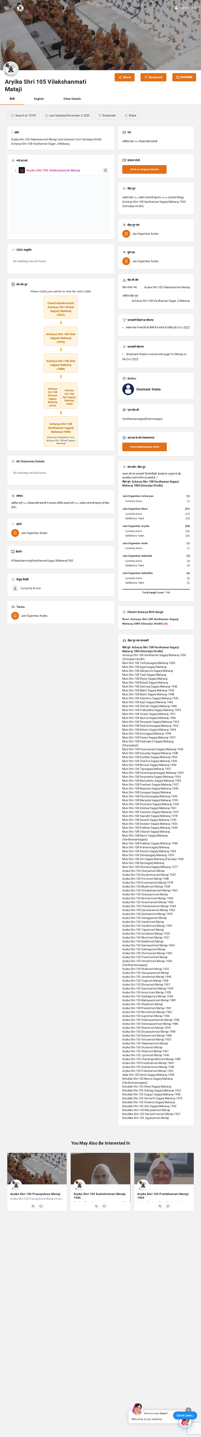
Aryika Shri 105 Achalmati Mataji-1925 (146, 933)
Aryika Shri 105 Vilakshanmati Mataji (145, 1043)
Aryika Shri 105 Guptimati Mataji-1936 (146, 1016)
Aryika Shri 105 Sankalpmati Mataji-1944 (147, 996)
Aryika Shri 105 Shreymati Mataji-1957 (146, 984)
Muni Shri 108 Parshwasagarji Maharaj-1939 (149, 796)
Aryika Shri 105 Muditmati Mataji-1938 (146, 886)
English (39, 98)
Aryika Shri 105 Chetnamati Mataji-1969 (147, 953)
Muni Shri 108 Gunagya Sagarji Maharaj (146, 792)
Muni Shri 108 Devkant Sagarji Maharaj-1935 (149, 823)
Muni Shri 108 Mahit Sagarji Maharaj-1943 (148, 690)
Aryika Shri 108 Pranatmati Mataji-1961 (147, 1008)
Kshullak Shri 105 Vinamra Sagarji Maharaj (148, 1102)
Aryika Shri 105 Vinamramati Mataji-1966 (148, 902)
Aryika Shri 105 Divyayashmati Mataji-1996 (149, 1031)
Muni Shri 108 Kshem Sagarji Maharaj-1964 (149, 729)
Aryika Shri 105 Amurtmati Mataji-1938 (146, 992)
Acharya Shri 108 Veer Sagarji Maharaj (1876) (61, 338)
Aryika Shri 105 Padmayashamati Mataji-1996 (151, 1019)
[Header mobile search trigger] (194, 7)
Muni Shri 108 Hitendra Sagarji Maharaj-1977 (150, 867)
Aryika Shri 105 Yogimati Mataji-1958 (145, 980)
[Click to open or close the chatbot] (185, 1421)
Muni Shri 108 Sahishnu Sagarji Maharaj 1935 (150, 698)
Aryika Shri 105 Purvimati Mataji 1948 (145, 878)
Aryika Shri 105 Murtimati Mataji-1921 (146, 937)
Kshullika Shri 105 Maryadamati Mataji (146, 1110)
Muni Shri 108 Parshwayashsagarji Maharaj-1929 (153, 772)
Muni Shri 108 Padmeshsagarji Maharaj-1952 (150, 725)
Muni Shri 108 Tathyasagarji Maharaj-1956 (148, 663)
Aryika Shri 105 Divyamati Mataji (142, 1047)
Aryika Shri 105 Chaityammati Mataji (145, 894)
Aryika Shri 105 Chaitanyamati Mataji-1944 (149, 906)
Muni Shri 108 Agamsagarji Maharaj (144, 666)
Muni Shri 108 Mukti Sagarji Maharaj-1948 (148, 694)
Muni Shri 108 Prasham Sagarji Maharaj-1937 (150, 784)
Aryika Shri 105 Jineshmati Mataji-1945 (146, 976)
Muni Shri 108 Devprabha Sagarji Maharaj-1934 (151, 776)
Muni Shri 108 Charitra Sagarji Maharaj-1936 (149, 761)
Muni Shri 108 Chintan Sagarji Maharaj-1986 (149, 706)
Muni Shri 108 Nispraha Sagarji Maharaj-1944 (150, 788)
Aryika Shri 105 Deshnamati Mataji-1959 (147, 914)
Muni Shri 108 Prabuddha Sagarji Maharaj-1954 (151, 710)
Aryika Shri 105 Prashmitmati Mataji (144, 957)
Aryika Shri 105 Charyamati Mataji (143, 870)
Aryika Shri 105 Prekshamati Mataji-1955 (147, 1070)
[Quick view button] (33, 1206)
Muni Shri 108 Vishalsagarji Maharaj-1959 (148, 855)
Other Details (72, 98)
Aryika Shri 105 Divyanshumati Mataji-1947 (149, 874)
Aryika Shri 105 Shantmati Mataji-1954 (146, 1027)
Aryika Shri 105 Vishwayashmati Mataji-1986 (150, 1023)
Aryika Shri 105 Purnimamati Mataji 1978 (147, 882)
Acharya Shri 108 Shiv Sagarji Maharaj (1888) (60, 365)
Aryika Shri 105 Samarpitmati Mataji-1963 (148, 945)
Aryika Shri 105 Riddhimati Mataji (142, 941)
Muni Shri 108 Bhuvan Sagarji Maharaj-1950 (149, 765)
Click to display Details (144, 169)
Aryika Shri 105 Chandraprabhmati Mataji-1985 (151, 1059)
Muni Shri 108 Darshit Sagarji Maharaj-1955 (149, 851)
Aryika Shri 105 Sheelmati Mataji (142, 1004)
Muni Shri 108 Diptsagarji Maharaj (143, 863)
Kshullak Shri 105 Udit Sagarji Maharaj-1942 (149, 1106)
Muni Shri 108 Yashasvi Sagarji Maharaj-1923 (150, 812)
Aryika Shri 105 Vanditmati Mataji (143, 921)
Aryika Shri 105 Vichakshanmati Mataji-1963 (150, 890)
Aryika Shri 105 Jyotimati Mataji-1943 (145, 1055)
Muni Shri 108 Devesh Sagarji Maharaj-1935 (149, 819)
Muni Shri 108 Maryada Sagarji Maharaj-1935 (150, 800)
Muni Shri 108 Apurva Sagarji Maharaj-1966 (149, 717)
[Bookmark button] (41, 1206)
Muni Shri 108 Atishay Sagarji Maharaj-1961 (149, 808)
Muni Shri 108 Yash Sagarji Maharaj (144, 674)
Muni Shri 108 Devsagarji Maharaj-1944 (146, 733)
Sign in (184, 7)
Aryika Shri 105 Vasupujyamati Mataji (145, 972)
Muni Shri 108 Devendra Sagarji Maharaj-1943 (150, 804)
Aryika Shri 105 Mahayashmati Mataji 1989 (149, 1000)
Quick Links (184, 1415)
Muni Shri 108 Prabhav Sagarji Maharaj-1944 (149, 827)
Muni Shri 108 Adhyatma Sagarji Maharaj (147, 670)
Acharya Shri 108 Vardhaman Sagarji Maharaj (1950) (61, 428)
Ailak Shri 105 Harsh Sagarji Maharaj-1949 (148, 1074)
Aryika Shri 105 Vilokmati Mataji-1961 (145, 1051)
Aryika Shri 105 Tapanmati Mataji (143, 929)
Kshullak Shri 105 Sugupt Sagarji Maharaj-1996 (151, 1094)
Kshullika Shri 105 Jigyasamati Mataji (145, 1118)
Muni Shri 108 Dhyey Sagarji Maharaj (144, 678)
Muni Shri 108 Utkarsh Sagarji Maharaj (146, 831)
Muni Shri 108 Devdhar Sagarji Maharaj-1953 (149, 757)
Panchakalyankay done (144, 446)
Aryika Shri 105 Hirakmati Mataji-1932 (145, 968)
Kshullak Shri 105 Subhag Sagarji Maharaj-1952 (151, 1090)
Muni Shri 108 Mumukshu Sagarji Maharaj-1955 (151, 780)
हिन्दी (12, 98)
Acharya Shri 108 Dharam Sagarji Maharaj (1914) (52, 397)
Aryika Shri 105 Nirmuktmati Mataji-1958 (147, 898)
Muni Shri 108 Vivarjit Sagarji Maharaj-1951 (149, 714)
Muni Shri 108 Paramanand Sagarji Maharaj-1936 (152, 749)
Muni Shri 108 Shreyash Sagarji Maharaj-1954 (150, 721)
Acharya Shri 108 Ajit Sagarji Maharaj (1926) (69, 397)
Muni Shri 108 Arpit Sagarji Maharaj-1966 (147, 702)
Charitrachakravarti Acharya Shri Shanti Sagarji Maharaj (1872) (61, 309)
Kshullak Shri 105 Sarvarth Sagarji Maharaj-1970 (152, 1098)
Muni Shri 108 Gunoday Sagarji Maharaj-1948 (150, 753)
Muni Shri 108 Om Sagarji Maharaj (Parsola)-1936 (153, 859)
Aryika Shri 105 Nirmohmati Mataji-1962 (147, 1012)
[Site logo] (20, 8)
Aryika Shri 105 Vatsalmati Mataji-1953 (146, 1039)
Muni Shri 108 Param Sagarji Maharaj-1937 (148, 737)
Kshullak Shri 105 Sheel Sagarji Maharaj (146, 1086)
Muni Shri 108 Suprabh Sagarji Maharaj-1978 (150, 816)
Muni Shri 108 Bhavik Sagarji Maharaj (145, 682)
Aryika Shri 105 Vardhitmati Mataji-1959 (147, 925)
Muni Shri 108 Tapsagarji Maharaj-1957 (146, 768)
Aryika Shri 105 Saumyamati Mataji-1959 (147, 988)
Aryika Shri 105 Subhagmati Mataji (143, 949)
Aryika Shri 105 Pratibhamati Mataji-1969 (148, 1063)
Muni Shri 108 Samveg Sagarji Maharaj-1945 (149, 686)
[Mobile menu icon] (6, 8)
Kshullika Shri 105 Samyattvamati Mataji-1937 (151, 1114)
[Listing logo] (11, 69)
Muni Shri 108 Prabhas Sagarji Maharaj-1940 (150, 843)
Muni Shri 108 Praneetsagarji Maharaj (145, 847)
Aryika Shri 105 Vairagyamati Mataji (144, 917)
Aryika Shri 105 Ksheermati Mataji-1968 (147, 1035)
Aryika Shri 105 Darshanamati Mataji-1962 (148, 910)
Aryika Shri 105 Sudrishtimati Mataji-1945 (148, 1067)
